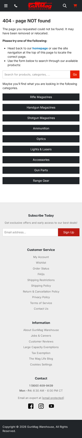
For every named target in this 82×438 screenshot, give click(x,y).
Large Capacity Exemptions (41, 347)
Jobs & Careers (41, 335)
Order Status (41, 268)
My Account (41, 257)
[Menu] (6, 5)
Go (75, 74)
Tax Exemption (41, 353)
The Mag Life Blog (41, 358)
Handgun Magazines (41, 107)
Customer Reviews (41, 341)
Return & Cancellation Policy (41, 291)
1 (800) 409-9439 (41, 385)
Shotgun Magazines (41, 118)
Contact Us (41, 308)
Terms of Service (41, 303)
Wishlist (41, 262)
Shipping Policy (41, 285)
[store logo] (40, 5)
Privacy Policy (41, 297)
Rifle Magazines (41, 97)
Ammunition (41, 128)
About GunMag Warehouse (41, 330)
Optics (41, 138)
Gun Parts (41, 170)
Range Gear (41, 180)
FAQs (41, 274)
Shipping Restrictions (41, 280)
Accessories (41, 159)
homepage (40, 48)
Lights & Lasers (41, 149)
